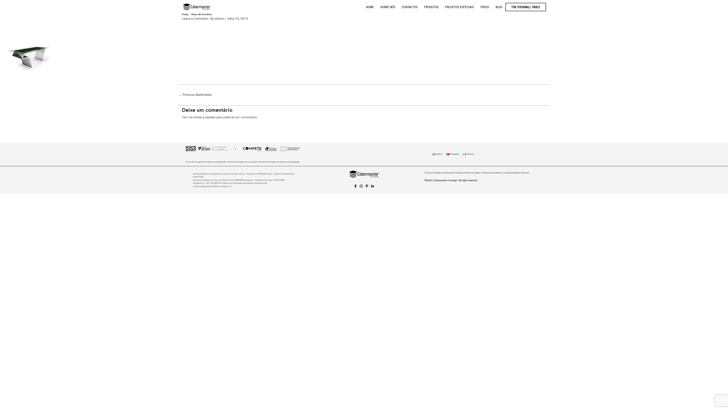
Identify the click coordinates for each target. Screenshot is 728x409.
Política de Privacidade (453, 173)
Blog (499, 7)
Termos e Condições (433, 173)
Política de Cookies (472, 173)
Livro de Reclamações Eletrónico (515, 173)
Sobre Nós (387, 7)
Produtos (431, 7)
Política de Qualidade (491, 173)
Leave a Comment (195, 18)
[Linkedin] (372, 186)
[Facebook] (355, 186)
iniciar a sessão (204, 117)
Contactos (410, 7)
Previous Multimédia (195, 95)
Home (370, 7)
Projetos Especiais (459, 7)
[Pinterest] (367, 186)
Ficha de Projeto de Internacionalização (206, 162)
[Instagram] (361, 186)
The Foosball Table (525, 7)
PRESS (484, 7)
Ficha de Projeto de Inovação (242, 162)
